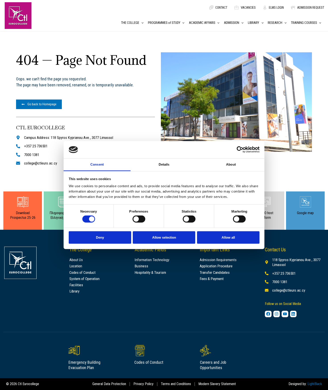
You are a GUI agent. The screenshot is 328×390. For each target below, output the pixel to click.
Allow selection (164, 237)
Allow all (228, 237)
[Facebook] (268, 314)
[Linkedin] (293, 314)
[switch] (139, 219)
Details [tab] (164, 164)
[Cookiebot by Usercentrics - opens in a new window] (239, 149)
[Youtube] (285, 314)
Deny (100, 237)
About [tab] (231, 164)
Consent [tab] (97, 164)
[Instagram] (276, 314)
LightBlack (314, 384)
